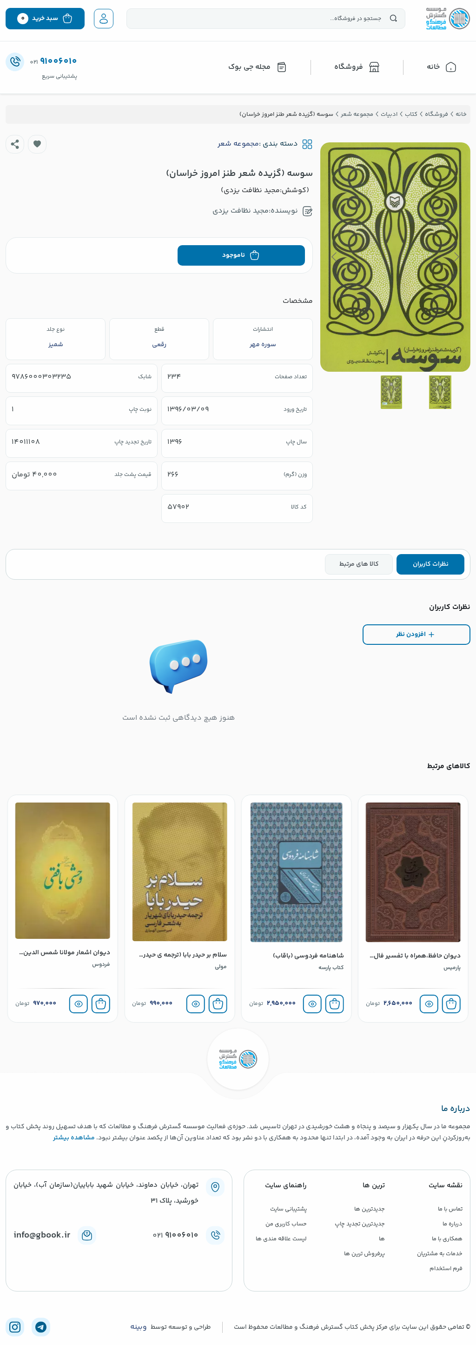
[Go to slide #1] (440, 392)
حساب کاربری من (286, 1224)
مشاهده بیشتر (74, 1138)
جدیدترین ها (369, 1209)
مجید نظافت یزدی (240, 211)
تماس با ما (450, 1209)
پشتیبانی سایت (288, 1209)
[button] (37, 144)
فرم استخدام (446, 1268)
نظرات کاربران (431, 564)
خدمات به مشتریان (440, 1253)
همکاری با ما (447, 1239)
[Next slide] (334, 257)
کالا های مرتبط (359, 564)
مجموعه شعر (238, 144)
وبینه (138, 1327)
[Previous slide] (456, 257)
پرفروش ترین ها (364, 1253)
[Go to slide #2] (391, 392)
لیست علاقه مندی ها (281, 1239)
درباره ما (453, 1224)
